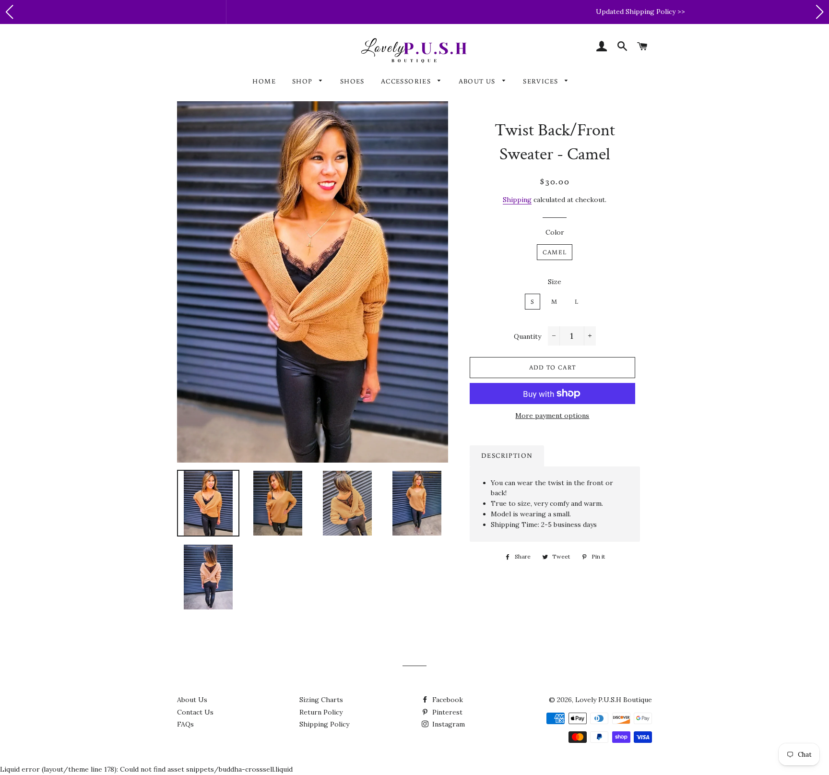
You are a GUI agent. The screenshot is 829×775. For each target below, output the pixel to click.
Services (541, 81)
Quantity (527, 336)
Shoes (352, 81)
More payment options (552, 415)
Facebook (446, 699)
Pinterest (446, 712)
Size (554, 281)
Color (554, 232)
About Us (478, 81)
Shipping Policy (324, 724)
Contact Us (195, 712)
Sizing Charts (321, 699)
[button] (9, 12)
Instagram (447, 724)
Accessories (407, 81)
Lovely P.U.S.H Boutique (613, 699)
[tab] (507, 455)
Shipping (517, 199)
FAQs (185, 724)
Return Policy (321, 712)
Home (264, 81)
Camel (555, 252)
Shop (303, 81)
